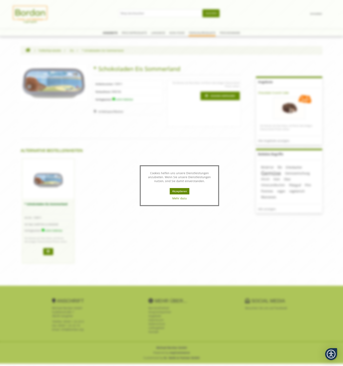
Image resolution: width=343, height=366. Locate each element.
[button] (331, 354)
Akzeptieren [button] (179, 191)
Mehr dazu (179, 198)
